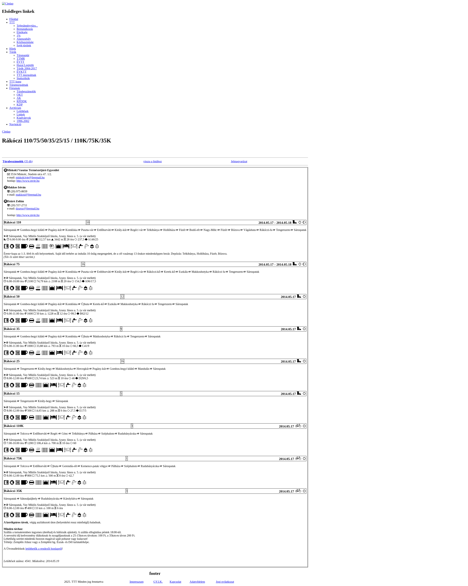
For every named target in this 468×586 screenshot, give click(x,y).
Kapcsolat (175, 581)
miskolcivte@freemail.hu (30, 177)
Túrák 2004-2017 (27, 68)
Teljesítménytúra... (27, 25)
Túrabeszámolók (26, 91)
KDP (20, 104)
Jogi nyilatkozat (225, 581)
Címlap (6, 131)
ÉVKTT (22, 71)
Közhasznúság (25, 42)
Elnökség (22, 32)
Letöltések (23, 111)
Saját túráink (24, 45)
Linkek (21, 114)
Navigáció (15, 124)
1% (18, 35)
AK (19, 98)
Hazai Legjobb (25, 65)
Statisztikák (23, 78)
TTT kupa (15, 81)
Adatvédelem (197, 581)
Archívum (15, 107)
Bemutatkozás (25, 29)
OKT (20, 94)
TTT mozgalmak (26, 75)
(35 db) (18, 161)
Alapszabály (24, 38)
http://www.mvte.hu (27, 180)
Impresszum (137, 581)
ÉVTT (20, 61)
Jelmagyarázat (239, 161)
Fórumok (14, 88)
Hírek (12, 48)
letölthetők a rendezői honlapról (43, 548)
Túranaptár (23, 55)
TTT (12, 22)
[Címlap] (7, 3)
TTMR (21, 58)
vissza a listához (152, 161)
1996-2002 (23, 121)
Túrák (12, 52)
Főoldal (13, 19)
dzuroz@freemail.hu (27, 208)
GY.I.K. (158, 581)
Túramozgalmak (18, 84)
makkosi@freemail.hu (28, 194)
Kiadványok (24, 117)
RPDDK (22, 101)
